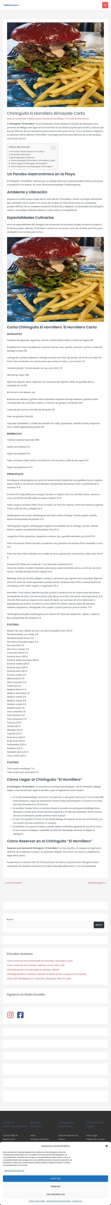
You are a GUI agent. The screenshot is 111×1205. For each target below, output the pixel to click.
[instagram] (11, 1015)
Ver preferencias (55, 1194)
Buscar (10, 919)
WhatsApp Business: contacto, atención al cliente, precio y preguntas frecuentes (46, 974)
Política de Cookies (95, 1139)
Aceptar (55, 1178)
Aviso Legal (91, 1135)
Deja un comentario (16, 118)
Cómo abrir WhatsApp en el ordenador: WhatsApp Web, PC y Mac (39, 978)
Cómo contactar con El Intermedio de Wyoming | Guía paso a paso (40, 960)
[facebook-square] (21, 1015)
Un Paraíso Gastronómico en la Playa (27, 151)
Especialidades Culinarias (23, 157)
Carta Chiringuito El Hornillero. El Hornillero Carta (33, 160)
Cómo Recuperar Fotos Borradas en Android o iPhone (33, 969)
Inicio (33, 1135)
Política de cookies (37, 1201)
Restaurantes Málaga (53, 118)
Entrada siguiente (98, 883)
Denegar (55, 1186)
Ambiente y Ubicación (20, 154)
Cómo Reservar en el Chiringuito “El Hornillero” (32, 166)
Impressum (77, 1201)
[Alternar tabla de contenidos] (51, 147)
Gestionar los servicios (14, 1170)
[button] (106, 1146)
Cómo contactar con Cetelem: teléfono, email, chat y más (36, 965)
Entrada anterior (12, 883)
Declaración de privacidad (59, 1201)
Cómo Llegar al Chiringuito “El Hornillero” (29, 163)
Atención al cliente (40, 1139)
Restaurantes (35, 118)
